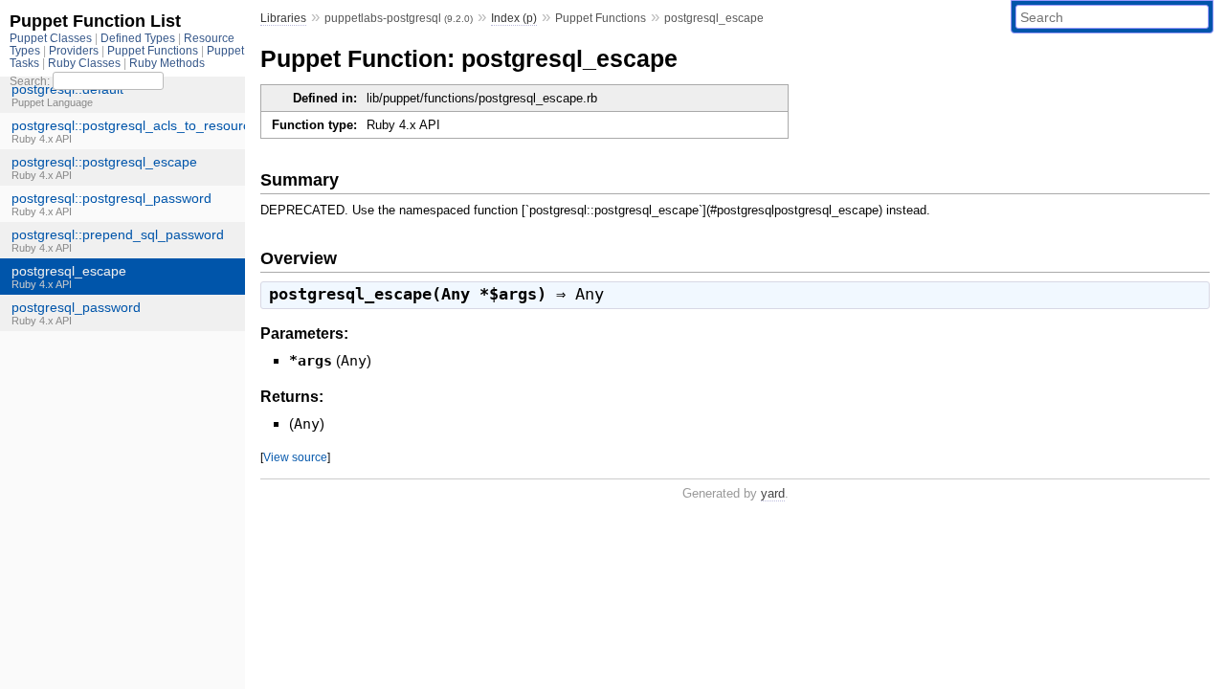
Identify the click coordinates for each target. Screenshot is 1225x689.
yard (773, 493)
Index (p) (514, 18)
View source (295, 457)
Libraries (283, 18)
